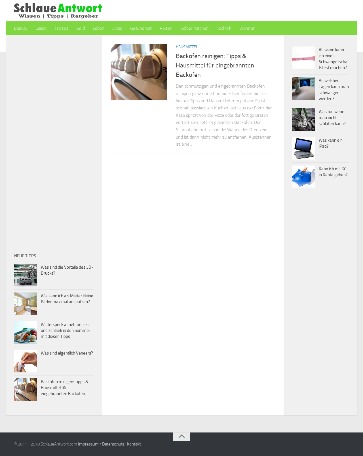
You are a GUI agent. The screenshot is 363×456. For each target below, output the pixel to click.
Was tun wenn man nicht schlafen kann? (332, 117)
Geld (80, 28)
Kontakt (134, 444)
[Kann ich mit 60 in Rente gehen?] (303, 177)
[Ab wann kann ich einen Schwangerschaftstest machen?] (303, 57)
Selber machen (194, 28)
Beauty (21, 28)
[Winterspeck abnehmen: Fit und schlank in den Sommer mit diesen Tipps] (25, 332)
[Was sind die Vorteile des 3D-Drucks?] (25, 275)
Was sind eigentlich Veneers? (67, 353)
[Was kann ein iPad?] (303, 148)
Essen (41, 28)
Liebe (117, 28)
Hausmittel (187, 46)
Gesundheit (141, 28)
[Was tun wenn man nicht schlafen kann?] (303, 119)
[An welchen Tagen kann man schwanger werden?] (303, 88)
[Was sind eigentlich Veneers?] (25, 361)
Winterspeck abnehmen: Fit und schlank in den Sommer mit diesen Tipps (65, 330)
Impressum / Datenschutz (101, 444)
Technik (224, 28)
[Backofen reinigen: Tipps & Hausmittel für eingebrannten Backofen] (139, 72)
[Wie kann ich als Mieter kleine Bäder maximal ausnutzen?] (25, 303)
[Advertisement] (158, 199)
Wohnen (247, 28)
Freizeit (61, 28)
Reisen (166, 28)
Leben (98, 28)
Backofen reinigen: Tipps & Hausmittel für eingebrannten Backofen (215, 65)
